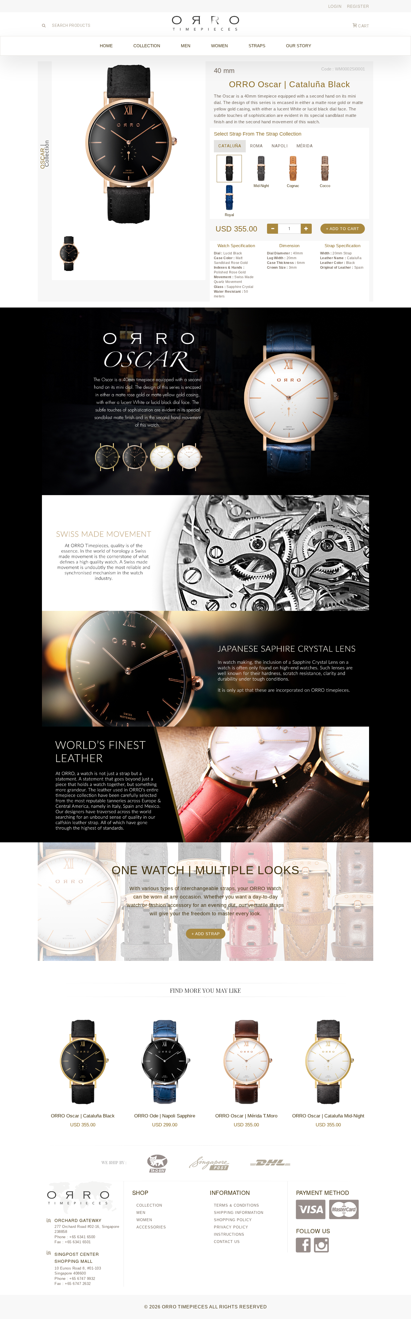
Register (358, 6)
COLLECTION (146, 45)
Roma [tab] (256, 145)
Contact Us (227, 1242)
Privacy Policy (231, 1227)
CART (363, 26)
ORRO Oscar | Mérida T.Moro (246, 1116)
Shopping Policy (233, 1220)
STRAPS (257, 45)
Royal (229, 197)
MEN (185, 45)
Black (229, 168)
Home (106, 45)
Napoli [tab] (280, 145)
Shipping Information (238, 1213)
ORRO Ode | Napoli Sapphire (164, 1116)
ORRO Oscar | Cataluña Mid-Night (328, 1116)
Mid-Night (261, 168)
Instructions (229, 1234)
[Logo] (205, 22)
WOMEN (219, 45)
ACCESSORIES (151, 1227)
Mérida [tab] (305, 145)
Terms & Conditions (236, 1205)
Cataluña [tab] (229, 145)
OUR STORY (298, 45)
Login (335, 6)
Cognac (293, 168)
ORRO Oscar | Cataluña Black (83, 1116)
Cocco (324, 168)
